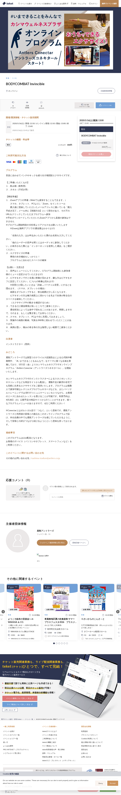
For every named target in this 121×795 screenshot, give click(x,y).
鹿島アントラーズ (45, 530)
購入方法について (65, 155)
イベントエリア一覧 (10, 739)
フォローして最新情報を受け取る (52, 543)
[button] (54, 643)
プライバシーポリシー (89, 735)
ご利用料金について (49, 739)
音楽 (7, 78)
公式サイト (43, 556)
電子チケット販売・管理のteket (11, 719)
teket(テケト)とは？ (49, 731)
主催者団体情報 (106, 91)
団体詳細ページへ (79, 543)
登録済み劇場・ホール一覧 (52, 757)
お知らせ (84, 753)
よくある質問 (8, 746)
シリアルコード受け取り (12, 753)
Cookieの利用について (89, 739)
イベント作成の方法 (49, 735)
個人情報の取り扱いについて (92, 742)
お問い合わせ (86, 757)
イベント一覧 (29, 719)
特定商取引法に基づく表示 (91, 746)
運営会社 (84, 749)
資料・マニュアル (48, 753)
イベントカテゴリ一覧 (11, 735)
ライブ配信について (49, 746)
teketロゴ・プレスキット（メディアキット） (59, 760)
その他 (14, 78)
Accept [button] (113, 783)
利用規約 (84, 731)
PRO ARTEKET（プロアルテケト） (16, 749)
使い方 (5, 742)
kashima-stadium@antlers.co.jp (45, 458)
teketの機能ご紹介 (49, 742)
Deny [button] (101, 783)
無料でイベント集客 (109, 3)
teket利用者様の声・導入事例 (53, 749)
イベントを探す (9, 731)
